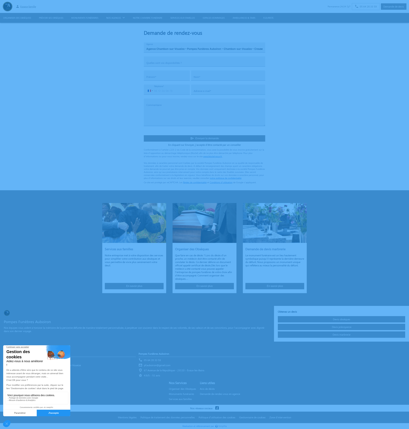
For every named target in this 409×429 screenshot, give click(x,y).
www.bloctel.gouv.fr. (212, 156)
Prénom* (151, 76)
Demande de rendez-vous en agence (220, 394)
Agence (149, 44)
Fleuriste (268, 17)
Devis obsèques (341, 319)
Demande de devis (393, 6)
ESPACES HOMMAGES (214, 17)
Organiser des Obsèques (17, 17)
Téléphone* (159, 86)
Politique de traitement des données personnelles (167, 417)
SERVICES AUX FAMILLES (182, 17)
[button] (150, 90)
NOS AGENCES (113, 17)
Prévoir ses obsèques (51, 17)
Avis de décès (207, 388)
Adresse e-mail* (202, 90)
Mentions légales (127, 417)
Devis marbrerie (341, 334)
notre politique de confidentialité (225, 178)
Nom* (197, 76)
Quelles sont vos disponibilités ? (164, 62)
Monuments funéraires (84, 17)
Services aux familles (180, 399)
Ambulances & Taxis (244, 17)
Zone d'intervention (280, 417)
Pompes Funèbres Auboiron (154, 353)
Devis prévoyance (341, 327)
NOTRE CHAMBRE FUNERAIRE (147, 17)
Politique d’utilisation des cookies (217, 417)
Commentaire (154, 105)
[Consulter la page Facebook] (217, 408)
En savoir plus (134, 286)
